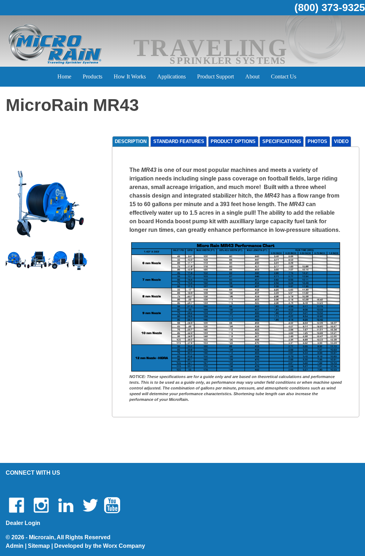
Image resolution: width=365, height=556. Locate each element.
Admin (15, 546)
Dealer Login (23, 523)
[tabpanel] (235, 284)
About (252, 76)
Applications (171, 76)
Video (341, 141)
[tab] (130, 141)
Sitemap (39, 546)
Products (92, 76)
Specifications (281, 141)
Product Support (215, 76)
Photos (317, 141)
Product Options (233, 141)
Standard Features (178, 141)
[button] (50, 203)
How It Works (130, 76)
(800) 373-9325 (329, 7)
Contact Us (283, 76)
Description (130, 141)
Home (64, 76)
